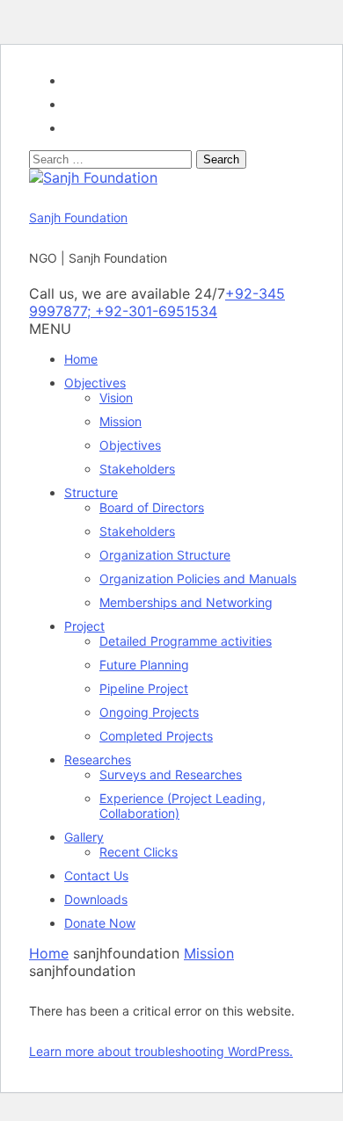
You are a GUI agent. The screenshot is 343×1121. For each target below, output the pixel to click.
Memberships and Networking (186, 602)
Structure (91, 492)
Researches (97, 759)
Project (84, 625)
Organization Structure (164, 554)
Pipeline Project (143, 688)
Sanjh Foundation (78, 217)
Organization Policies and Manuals (197, 578)
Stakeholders (137, 468)
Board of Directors (151, 507)
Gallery (84, 836)
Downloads (96, 899)
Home (81, 358)
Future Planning (144, 664)
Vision (116, 397)
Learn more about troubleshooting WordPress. (161, 1051)
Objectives (95, 382)
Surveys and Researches (170, 774)
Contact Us (96, 875)
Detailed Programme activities (185, 640)
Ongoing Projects (149, 712)
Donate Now (99, 922)
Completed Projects (156, 735)
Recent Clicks (138, 851)
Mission (120, 421)
